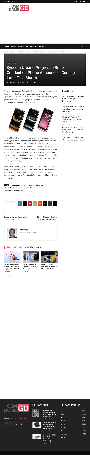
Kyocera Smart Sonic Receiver (13, 188)
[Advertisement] (45, 27)
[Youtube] (84, 1)
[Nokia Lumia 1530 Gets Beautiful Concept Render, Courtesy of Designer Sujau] (36, 436)
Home (7, 46)
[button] (83, 47)
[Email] (45, 203)
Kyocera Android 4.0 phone (35, 185)
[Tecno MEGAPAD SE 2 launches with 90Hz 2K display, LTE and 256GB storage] (12, 257)
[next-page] (9, 275)
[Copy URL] (55, 203)
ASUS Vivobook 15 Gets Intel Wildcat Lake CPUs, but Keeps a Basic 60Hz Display (73, 129)
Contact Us (42, 46)
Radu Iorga (12, 82)
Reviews (13, 46)
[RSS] (76, 1)
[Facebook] (73, 1)
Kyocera (15, 63)
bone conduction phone (18, 185)
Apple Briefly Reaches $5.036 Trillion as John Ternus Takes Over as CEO (72, 119)
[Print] (50, 203)
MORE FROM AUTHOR (34, 247)
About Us (33, 46)
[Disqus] (31, 309)
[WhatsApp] (35, 203)
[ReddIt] (40, 203)
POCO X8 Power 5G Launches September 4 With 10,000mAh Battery (49, 267)
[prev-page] (5, 275)
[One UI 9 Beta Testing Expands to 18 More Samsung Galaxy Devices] (31, 257)
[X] (80, 1)
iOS (27, 46)
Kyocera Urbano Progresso (32, 188)
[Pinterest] (30, 203)
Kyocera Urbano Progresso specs (14, 190)
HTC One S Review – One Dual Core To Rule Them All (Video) (46, 218)
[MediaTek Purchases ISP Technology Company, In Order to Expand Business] (36, 425)
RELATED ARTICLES (14, 247)
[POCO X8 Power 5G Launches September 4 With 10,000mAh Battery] (49, 257)
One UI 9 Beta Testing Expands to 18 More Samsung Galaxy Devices (74, 139)
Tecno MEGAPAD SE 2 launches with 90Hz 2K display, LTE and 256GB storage (73, 99)
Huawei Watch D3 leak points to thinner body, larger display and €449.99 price (73, 109)
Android (21, 46)
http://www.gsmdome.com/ (28, 232)
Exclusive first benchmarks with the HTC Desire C (15, 218)
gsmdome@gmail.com (21, 418)
